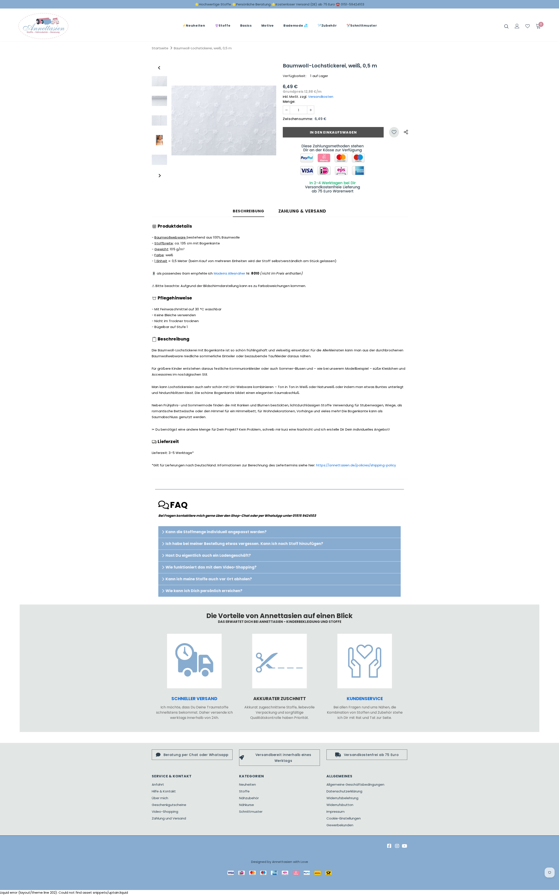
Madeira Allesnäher (229, 273)
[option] (223, 120)
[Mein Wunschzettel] (527, 26)
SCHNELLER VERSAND (194, 699)
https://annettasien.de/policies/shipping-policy (356, 465)
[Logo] (43, 26)
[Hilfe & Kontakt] (364, 661)
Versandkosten (320, 96)
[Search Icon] (506, 26)
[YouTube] (404, 846)
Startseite (160, 48)
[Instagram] (396, 846)
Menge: (289, 101)
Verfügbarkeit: (294, 76)
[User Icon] (517, 26)
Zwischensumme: (298, 119)
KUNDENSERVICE (365, 699)
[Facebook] (388, 846)
